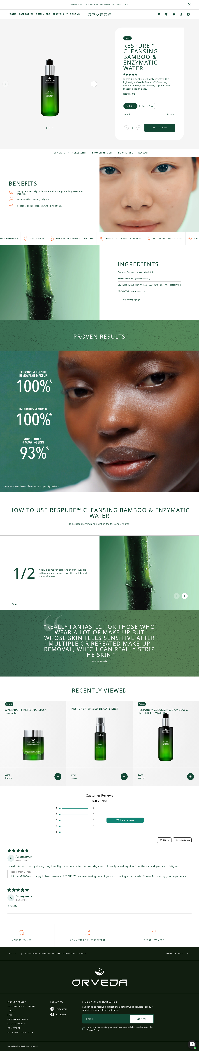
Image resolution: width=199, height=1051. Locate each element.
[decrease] (126, 127)
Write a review (125, 820)
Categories (26, 14)
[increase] (139, 127)
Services (58, 14)
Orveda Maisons (17, 1019)
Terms (11, 1010)
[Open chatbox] (192, 1044)
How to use (125, 152)
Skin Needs (43, 14)
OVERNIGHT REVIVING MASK (26, 710)
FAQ (9, 1015)
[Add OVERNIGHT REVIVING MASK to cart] (57, 776)
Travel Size (148, 106)
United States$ (177, 954)
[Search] (158, 14)
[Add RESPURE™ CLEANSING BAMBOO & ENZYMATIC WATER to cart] (190, 776)
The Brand (73, 14)
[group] (99, 4)
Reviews (143, 152)
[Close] (189, 4)
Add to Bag (160, 127)
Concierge (14, 1028)
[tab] (46, 128)
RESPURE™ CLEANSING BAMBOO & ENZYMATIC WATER (163, 711)
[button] (130, 74)
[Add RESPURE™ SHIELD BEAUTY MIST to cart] (124, 776)
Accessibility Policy (20, 1032)
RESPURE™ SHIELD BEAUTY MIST (95, 708)
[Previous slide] (5, 84)
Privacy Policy (16, 1002)
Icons (12, 14)
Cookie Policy (16, 1023)
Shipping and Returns (21, 1006)
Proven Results (102, 152)
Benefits (59, 152)
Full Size (130, 106)
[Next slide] (94, 84)
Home (12, 953)
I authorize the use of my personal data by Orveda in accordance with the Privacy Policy (120, 1028)
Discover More (131, 300)
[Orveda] (99, 14)
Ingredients (79, 152)
